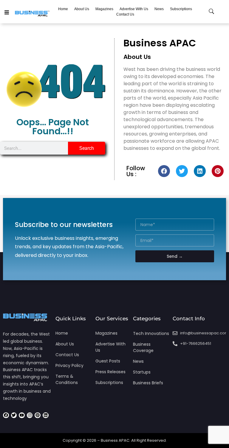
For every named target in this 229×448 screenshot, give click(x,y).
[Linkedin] (200, 171)
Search (86, 148)
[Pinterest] (218, 171)
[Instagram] (30, 415)
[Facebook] (164, 171)
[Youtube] (22, 415)
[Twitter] (182, 171)
